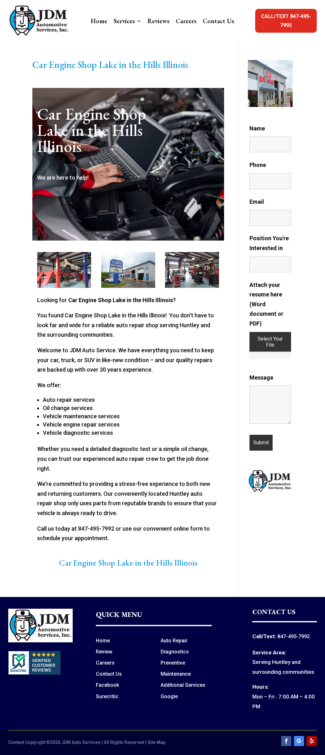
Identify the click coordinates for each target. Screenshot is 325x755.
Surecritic (107, 696)
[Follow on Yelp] (312, 741)
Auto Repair (174, 641)
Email (256, 201)
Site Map (156, 742)
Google (169, 696)
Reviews (158, 22)
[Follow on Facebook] (286, 741)
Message (261, 377)
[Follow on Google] (299, 741)
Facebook (107, 685)
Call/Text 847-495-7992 (286, 20)
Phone (257, 165)
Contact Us (218, 22)
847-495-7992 (293, 636)
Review (104, 652)
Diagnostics (175, 652)
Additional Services (183, 685)
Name (257, 128)
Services (124, 22)
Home (99, 22)
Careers (186, 22)
